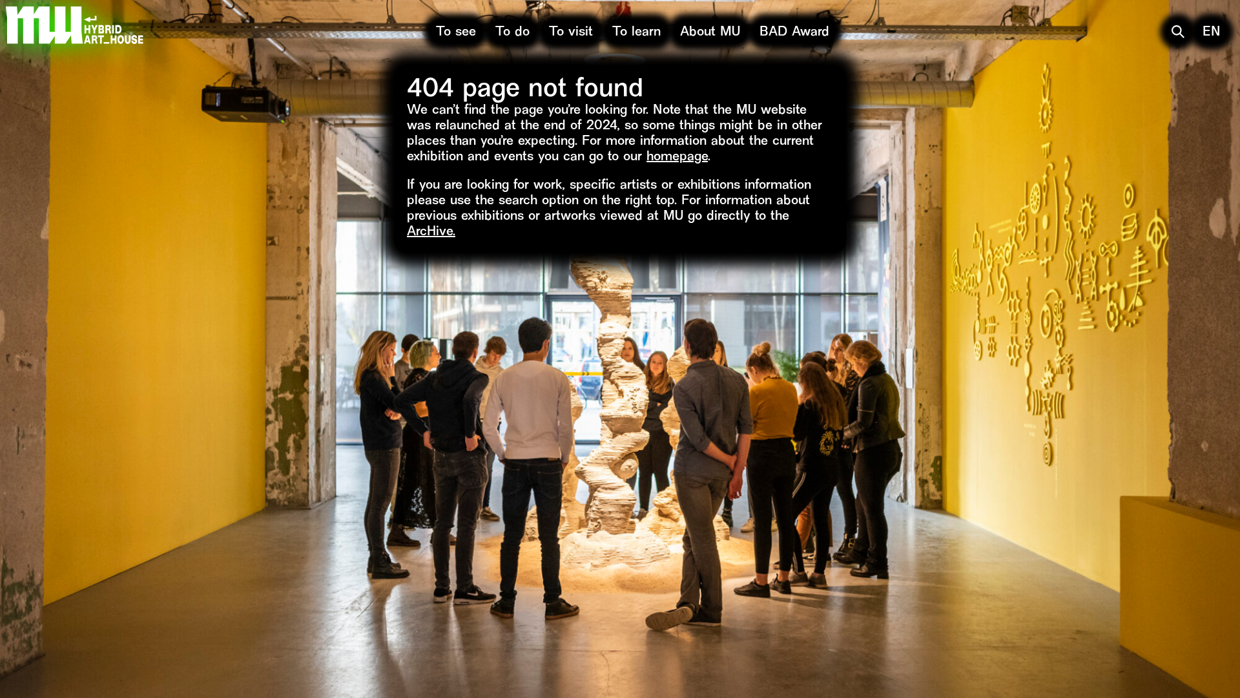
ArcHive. (431, 232)
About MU (710, 32)
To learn (636, 32)
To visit (571, 32)
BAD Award (794, 32)
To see (456, 32)
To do (512, 32)
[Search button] (1178, 31)
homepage (677, 157)
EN (1212, 32)
